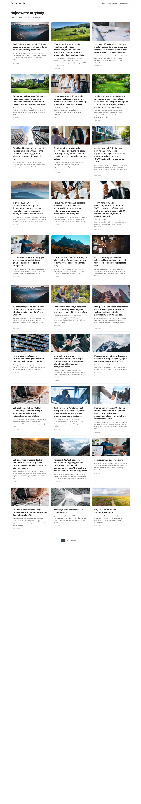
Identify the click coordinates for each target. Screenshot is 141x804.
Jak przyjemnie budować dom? (108, 460)
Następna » (74, 540)
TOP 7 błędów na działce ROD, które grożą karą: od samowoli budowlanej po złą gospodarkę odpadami (30, 47)
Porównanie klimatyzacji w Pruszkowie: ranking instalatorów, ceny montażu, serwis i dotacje (28, 358)
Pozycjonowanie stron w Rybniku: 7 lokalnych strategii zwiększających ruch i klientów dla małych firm (110, 358)
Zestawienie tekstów (109, 3)
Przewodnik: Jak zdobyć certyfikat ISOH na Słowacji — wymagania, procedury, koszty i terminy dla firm (70, 309)
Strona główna (125, 3)
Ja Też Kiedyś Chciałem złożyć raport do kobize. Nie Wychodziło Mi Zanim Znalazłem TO (30, 512)
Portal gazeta (18, 3)
